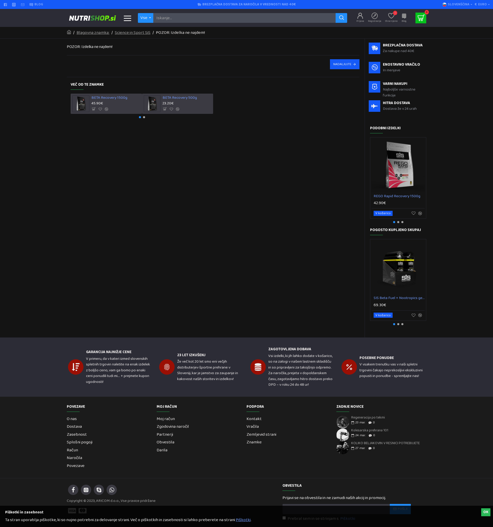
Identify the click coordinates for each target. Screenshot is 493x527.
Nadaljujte (342, 64)
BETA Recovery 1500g (109, 98)
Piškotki (243, 520)
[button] (140, 117)
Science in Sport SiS (132, 32)
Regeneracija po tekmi (368, 418)
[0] (420, 18)
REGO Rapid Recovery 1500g (397, 196)
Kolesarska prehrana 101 (369, 430)
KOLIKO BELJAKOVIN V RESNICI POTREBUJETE (385, 443)
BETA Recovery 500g (180, 98)
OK (485, 512)
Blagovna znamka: (93, 32)
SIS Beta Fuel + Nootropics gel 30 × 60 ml (399, 298)
